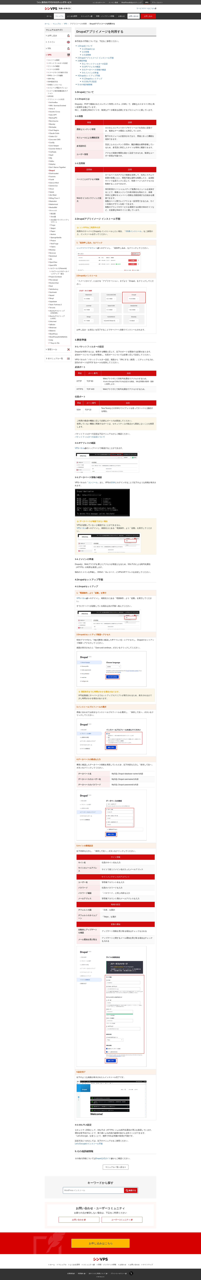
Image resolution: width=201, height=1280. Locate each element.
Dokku (51, 161)
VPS (146, 2)
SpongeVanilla (56, 237)
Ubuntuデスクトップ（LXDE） (57, 317)
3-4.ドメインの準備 (90, 73)
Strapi (51, 298)
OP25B (50, 96)
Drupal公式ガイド (103, 1158)
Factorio (52, 176)
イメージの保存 (53, 69)
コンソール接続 (53, 60)
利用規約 (81, 1273)
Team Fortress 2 (55, 305)
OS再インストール (134, 231)
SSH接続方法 (53, 82)
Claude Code (54, 133)
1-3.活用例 (86, 55)
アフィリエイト (157, 2)
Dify (50, 158)
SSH (113, 482)
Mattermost (53, 204)
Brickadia (52, 127)
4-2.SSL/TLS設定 (89, 82)
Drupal (52, 170)
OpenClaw (53, 262)
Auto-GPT (53, 115)
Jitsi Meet (53, 195)
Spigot (53, 228)
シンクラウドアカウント (87, 248)
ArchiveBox (53, 102)
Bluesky (52, 124)
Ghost (51, 189)
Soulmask (53, 292)
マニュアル (59, 16)
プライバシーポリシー (118, 1273)
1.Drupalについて (85, 46)
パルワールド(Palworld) (58, 268)
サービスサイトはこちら (146, 8)
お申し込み (148, 16)
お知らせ (121, 16)
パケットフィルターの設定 (58, 63)
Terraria (52, 308)
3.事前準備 (82, 61)
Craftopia (52, 152)
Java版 (53, 217)
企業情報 (70, 1273)
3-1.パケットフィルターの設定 (95, 64)
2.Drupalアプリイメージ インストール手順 (96, 58)
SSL (49, 48)
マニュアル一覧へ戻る (114, 1167)
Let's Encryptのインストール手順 (89, 1144)
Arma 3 (52, 109)
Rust (51, 286)
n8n (50, 259)
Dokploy (52, 164)
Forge (53, 225)
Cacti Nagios (54, 130)
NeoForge (54, 244)
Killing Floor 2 (54, 198)
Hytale (51, 192)
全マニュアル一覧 (55, 358)
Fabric (53, 247)
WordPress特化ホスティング (131, 2)
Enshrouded (54, 173)
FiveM (51, 180)
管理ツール (52, 349)
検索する (132, 1190)
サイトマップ (148, 1264)
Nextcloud (53, 256)
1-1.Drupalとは (88, 49)
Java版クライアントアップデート (60, 221)
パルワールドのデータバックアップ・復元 (60, 272)
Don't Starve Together (57, 167)
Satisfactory (53, 289)
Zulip (51, 340)
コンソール (93, 482)
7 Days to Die (54, 343)
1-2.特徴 (85, 52)
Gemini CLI (53, 186)
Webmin (52, 331)
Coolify (51, 142)
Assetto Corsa (54, 112)
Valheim (52, 324)
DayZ (51, 155)
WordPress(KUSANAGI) (58, 337)
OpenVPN (53, 265)
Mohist (53, 234)
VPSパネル (79, 448)
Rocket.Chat (54, 283)
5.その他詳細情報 (85, 85)
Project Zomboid (55, 277)
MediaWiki (53, 207)
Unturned (52, 321)
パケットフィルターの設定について (90, 437)
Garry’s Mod (54, 183)
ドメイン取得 (113, 2)
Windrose (52, 328)
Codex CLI (53, 136)
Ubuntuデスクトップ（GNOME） (57, 312)
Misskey (52, 250)
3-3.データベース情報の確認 (94, 70)
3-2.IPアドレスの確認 (91, 67)
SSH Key (51, 79)
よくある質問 (72, 16)
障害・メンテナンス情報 (105, 16)
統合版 (53, 214)
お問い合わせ (134, 16)
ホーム (49, 16)
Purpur (53, 240)
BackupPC (53, 118)
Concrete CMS (54, 139)
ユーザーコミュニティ (121, 1220)
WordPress (53, 334)
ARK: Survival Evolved (57, 105)
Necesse (52, 253)
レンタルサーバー (99, 2)
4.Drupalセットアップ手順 (89, 76)
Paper (53, 231)
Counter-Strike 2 (55, 149)
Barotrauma (53, 121)
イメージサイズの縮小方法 (58, 72)
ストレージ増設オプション (58, 88)
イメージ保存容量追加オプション (58, 92)
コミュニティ (86, 16)
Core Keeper (54, 146)
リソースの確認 (53, 66)
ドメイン (51, 42)
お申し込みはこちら (100, 1243)
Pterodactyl (53, 280)
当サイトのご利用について (97, 1273)
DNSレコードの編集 (55, 75)
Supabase (53, 301)
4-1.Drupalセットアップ (92, 79)
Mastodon (53, 201)
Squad (51, 295)
